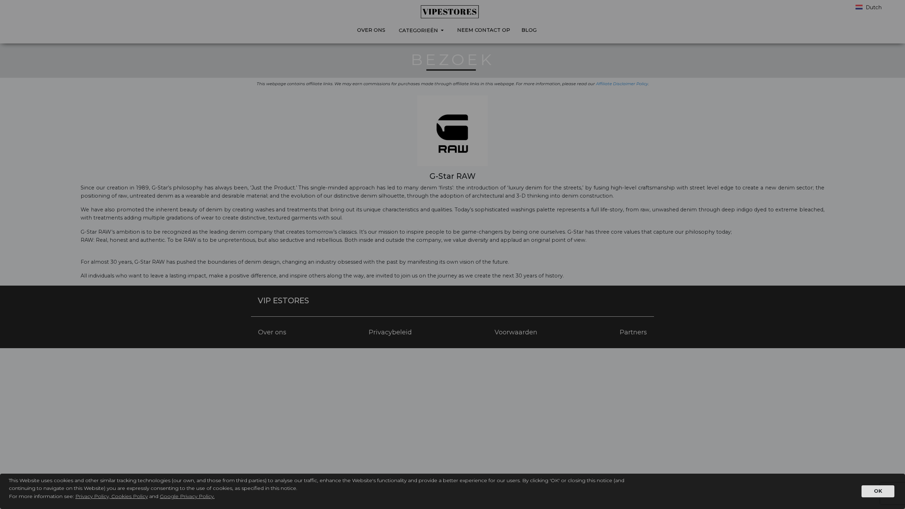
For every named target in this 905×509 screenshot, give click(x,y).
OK (878, 491)
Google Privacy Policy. (187, 496)
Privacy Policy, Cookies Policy (111, 496)
